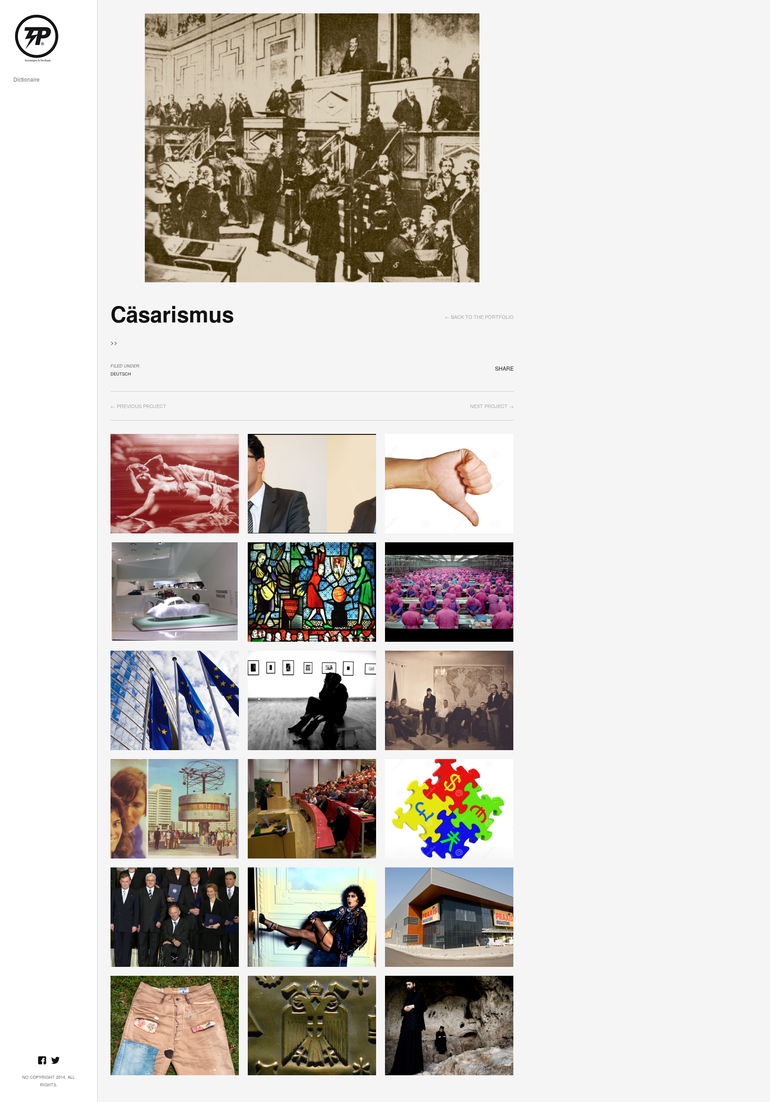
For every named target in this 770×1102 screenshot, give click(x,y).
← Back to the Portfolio (479, 316)
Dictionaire (26, 79)
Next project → (492, 405)
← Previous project (138, 405)
